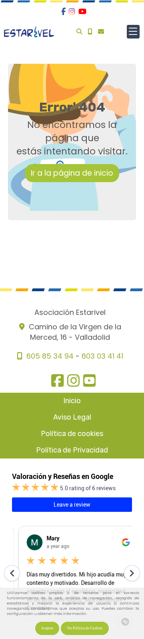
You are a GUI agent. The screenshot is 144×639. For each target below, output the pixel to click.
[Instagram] (72, 11)
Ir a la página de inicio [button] (72, 173)
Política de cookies (72, 433)
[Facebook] (63, 11)
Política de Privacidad (72, 450)
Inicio (72, 400)
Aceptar (47, 628)
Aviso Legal (72, 417)
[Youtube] (82, 11)
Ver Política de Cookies (85, 628)
